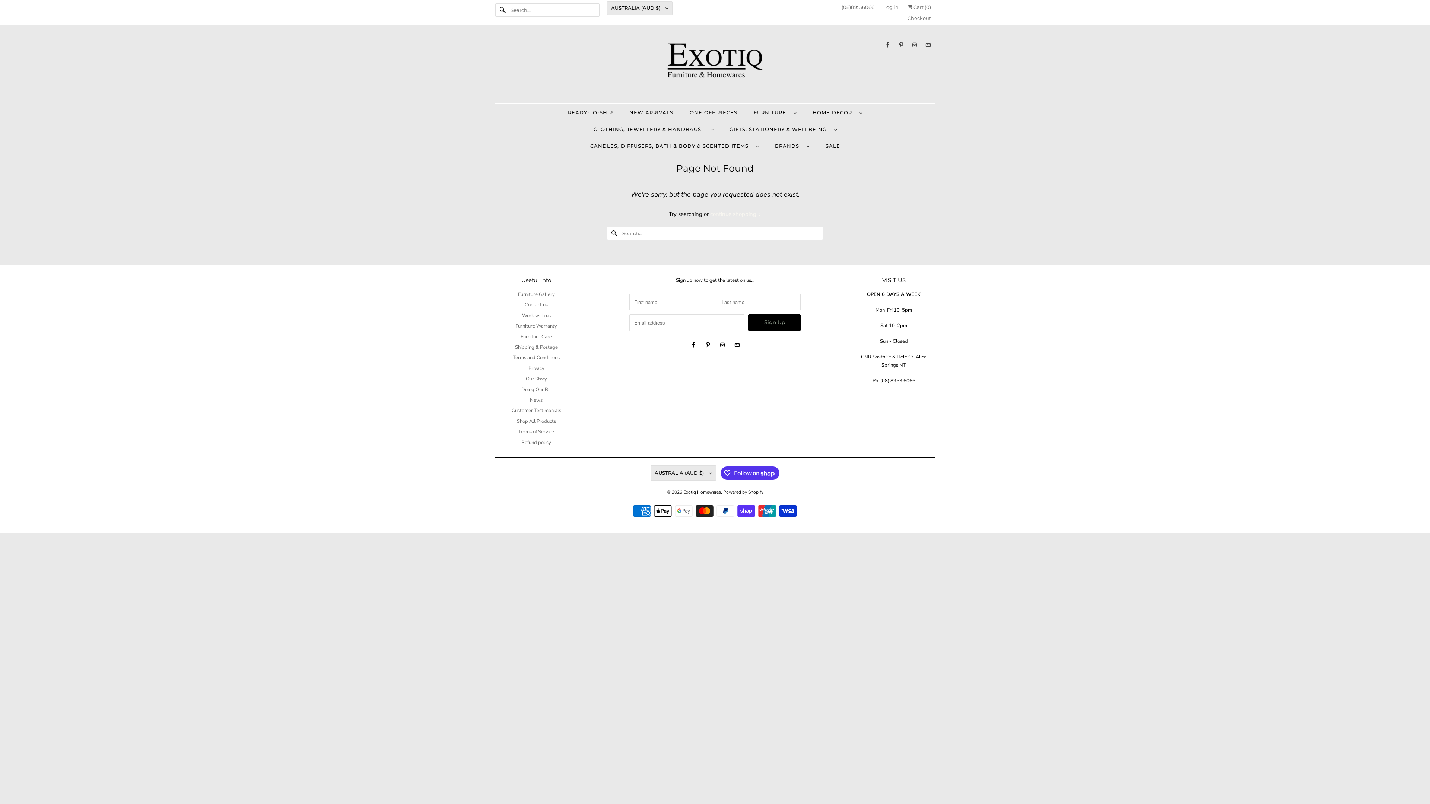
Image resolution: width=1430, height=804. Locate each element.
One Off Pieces (713, 112)
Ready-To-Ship (590, 112)
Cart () (921, 7)
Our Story (536, 379)
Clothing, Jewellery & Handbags (650, 129)
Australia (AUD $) (636, 8)
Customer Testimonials (536, 410)
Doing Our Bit (536, 389)
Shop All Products (536, 421)
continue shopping (734, 214)
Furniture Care (536, 337)
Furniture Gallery (536, 294)
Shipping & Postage (536, 347)
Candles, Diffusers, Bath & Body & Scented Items (671, 146)
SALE (833, 146)
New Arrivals (651, 112)
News (536, 400)
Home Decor (834, 112)
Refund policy (536, 442)
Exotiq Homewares (702, 492)
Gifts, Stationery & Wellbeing (780, 129)
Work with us (536, 315)
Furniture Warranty (536, 326)
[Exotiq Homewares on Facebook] (888, 44)
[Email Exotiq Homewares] (928, 44)
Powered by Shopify (743, 492)
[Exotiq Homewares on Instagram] (914, 44)
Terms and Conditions (536, 357)
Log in (891, 7)
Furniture (772, 112)
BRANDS (789, 146)
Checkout (919, 18)
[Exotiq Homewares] (715, 65)
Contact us (536, 305)
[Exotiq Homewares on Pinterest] (901, 44)
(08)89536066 (858, 7)
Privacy (536, 368)
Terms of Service (536, 431)
